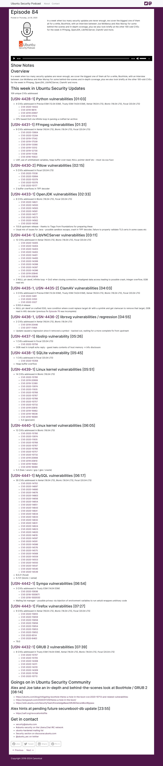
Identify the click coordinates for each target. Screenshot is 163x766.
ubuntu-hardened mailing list (29, 730)
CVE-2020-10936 (29, 591)
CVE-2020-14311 (29, 664)
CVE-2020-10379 (29, 179)
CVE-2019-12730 (29, 150)
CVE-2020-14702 (29, 483)
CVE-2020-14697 (29, 486)
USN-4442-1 (23, 583)
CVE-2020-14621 (29, 202)
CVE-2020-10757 (29, 401)
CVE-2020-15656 (29, 623)
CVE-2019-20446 (29, 324)
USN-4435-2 (47, 288)
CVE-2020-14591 (29, 541)
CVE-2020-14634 (29, 514)
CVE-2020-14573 (29, 217)
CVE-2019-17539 (29, 141)
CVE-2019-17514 (29, 116)
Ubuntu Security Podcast (26, 3)
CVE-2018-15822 (29, 157)
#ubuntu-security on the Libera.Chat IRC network (39, 727)
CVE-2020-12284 (29, 135)
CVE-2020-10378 (29, 182)
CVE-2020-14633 (29, 517)
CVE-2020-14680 (29, 489)
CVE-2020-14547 (29, 565)
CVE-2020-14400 (29, 258)
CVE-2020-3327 (29, 302)
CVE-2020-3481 (29, 296)
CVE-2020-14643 (29, 507)
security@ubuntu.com (26, 724)
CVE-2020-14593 (29, 205)
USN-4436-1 (23, 317)
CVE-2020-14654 (29, 501)
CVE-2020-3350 (29, 299)
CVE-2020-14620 (29, 532)
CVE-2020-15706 (29, 673)
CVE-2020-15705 (29, 658)
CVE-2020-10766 (29, 398)
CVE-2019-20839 (29, 276)
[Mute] (137, 58)
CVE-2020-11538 (29, 173)
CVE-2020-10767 (29, 395)
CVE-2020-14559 (29, 556)
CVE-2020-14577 (29, 214)
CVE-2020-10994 (29, 176)
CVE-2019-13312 (29, 147)
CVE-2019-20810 (29, 407)
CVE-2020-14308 (29, 661)
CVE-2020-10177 (29, 185)
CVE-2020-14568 (29, 553)
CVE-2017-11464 (29, 327)
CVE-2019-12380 (29, 383)
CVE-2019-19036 (29, 414)
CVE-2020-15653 (29, 629)
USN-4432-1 (23, 647)
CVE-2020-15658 (29, 620)
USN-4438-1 (23, 353)
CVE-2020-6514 (29, 635)
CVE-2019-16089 (29, 417)
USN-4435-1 (23, 288)
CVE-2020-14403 (29, 249)
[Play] (14, 58)
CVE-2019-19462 (29, 410)
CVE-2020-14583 (29, 208)
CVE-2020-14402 (29, 252)
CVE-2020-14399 (29, 261)
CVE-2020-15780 (29, 377)
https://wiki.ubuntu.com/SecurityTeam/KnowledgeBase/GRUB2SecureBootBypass (55, 703)
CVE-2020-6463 (29, 638)
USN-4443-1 (23, 606)
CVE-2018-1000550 (30, 597)
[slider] (143, 58)
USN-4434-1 (23, 235)
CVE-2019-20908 (29, 380)
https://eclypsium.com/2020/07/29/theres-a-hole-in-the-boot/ (46, 700)
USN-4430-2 (23, 165)
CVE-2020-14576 (29, 547)
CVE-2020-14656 (29, 498)
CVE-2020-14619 (29, 535)
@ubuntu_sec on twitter (27, 736)
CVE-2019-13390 (29, 144)
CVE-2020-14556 (29, 223)
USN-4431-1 (22, 124)
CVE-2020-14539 (29, 572)
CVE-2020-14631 (29, 523)
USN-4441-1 (22, 475)
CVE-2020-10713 (29, 676)
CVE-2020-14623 (29, 529)
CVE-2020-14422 (29, 107)
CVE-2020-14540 (29, 569)
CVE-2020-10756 (29, 344)
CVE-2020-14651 (29, 504)
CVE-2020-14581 (29, 211)
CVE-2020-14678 (29, 492)
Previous (17, 750)
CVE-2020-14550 (29, 562)
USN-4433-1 (23, 194)
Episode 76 (54, 311)
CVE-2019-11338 (29, 153)
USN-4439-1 (23, 369)
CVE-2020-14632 (29, 520)
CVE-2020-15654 (29, 626)
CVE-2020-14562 (29, 220)
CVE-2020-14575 (29, 550)
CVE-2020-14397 (29, 267)
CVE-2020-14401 (29, 255)
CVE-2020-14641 (29, 511)
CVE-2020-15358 (29, 360)
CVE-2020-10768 (29, 392)
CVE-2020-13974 (29, 386)
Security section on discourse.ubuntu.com (36, 733)
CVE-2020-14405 (29, 243)
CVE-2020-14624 (29, 526)
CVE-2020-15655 (29, 614)
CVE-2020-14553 (29, 559)
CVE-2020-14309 (29, 670)
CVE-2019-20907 (29, 113)
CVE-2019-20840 (29, 273)
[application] (81, 58)
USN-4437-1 (23, 336)
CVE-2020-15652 (29, 632)
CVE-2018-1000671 (30, 594)
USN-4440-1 (23, 425)
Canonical (37, 758)
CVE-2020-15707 (29, 655)
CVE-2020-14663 (29, 495)
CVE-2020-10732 (29, 404)
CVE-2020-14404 (29, 246)
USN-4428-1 (23, 99)
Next (30, 750)
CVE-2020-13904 (29, 132)
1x (149, 58)
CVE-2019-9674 (28, 110)
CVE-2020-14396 (29, 270)
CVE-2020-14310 (29, 667)
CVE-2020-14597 (29, 538)
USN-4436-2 (47, 317)
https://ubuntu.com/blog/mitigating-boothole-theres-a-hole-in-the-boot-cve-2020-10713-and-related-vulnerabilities (72, 697)
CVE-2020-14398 (29, 264)
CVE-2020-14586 (29, 544)
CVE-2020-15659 (29, 617)
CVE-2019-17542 (29, 138)
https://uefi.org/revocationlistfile (31, 713)
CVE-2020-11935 (29, 389)
